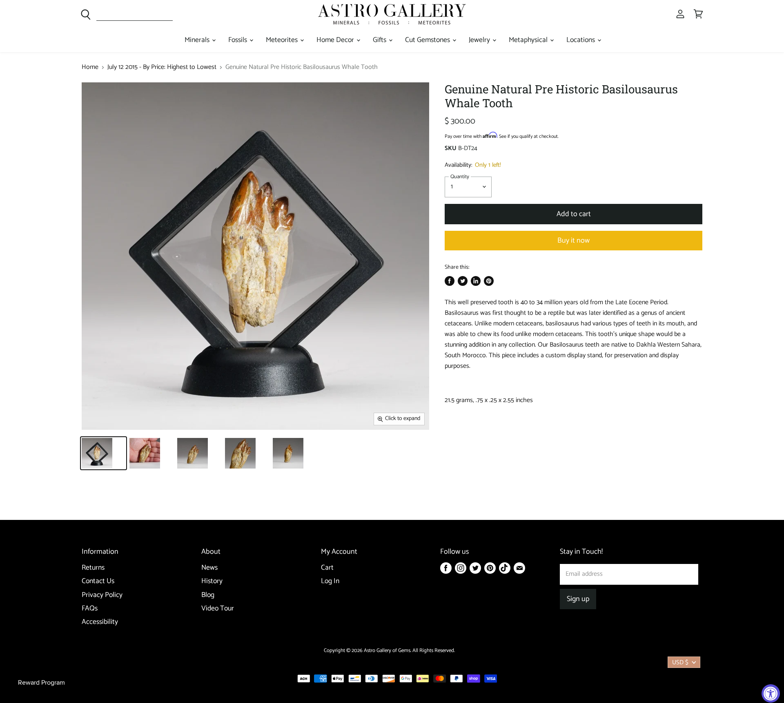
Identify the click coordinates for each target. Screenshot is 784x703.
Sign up (578, 599)
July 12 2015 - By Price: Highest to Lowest (161, 67)
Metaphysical (529, 40)
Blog (207, 595)
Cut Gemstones (428, 40)
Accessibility (100, 622)
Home (90, 67)
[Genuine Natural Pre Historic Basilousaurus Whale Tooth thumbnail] (103, 453)
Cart (327, 568)
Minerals (198, 40)
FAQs (90, 609)
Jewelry (480, 40)
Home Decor (336, 40)
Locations (581, 40)
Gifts (380, 40)
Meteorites (282, 40)
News (209, 568)
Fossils (238, 40)
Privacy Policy (102, 595)
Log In (330, 581)
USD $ (680, 662)
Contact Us (98, 581)
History (212, 581)
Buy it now (573, 240)
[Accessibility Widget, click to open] (771, 693)
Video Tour (217, 609)
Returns (93, 568)
